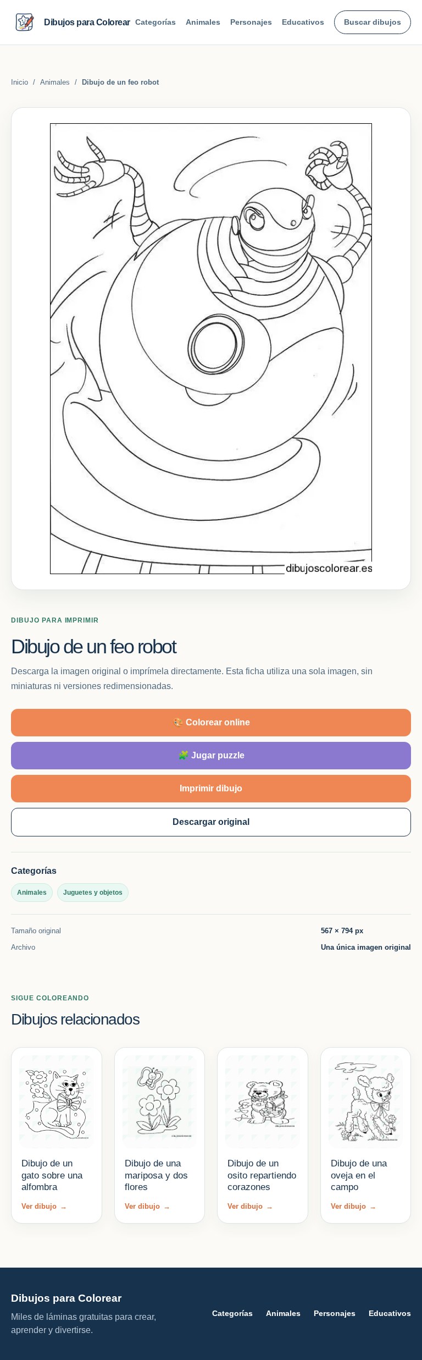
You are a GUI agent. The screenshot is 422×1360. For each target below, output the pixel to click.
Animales (203, 22)
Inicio (19, 82)
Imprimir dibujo (211, 788)
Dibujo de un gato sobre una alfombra (51, 1175)
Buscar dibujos (372, 22)
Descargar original (211, 822)
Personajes (251, 22)
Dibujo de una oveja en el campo (359, 1175)
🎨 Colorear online (211, 722)
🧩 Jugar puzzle (211, 755)
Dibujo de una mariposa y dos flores (156, 1175)
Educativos (303, 22)
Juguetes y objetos (93, 892)
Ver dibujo (44, 1206)
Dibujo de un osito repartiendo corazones (261, 1175)
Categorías (155, 22)
